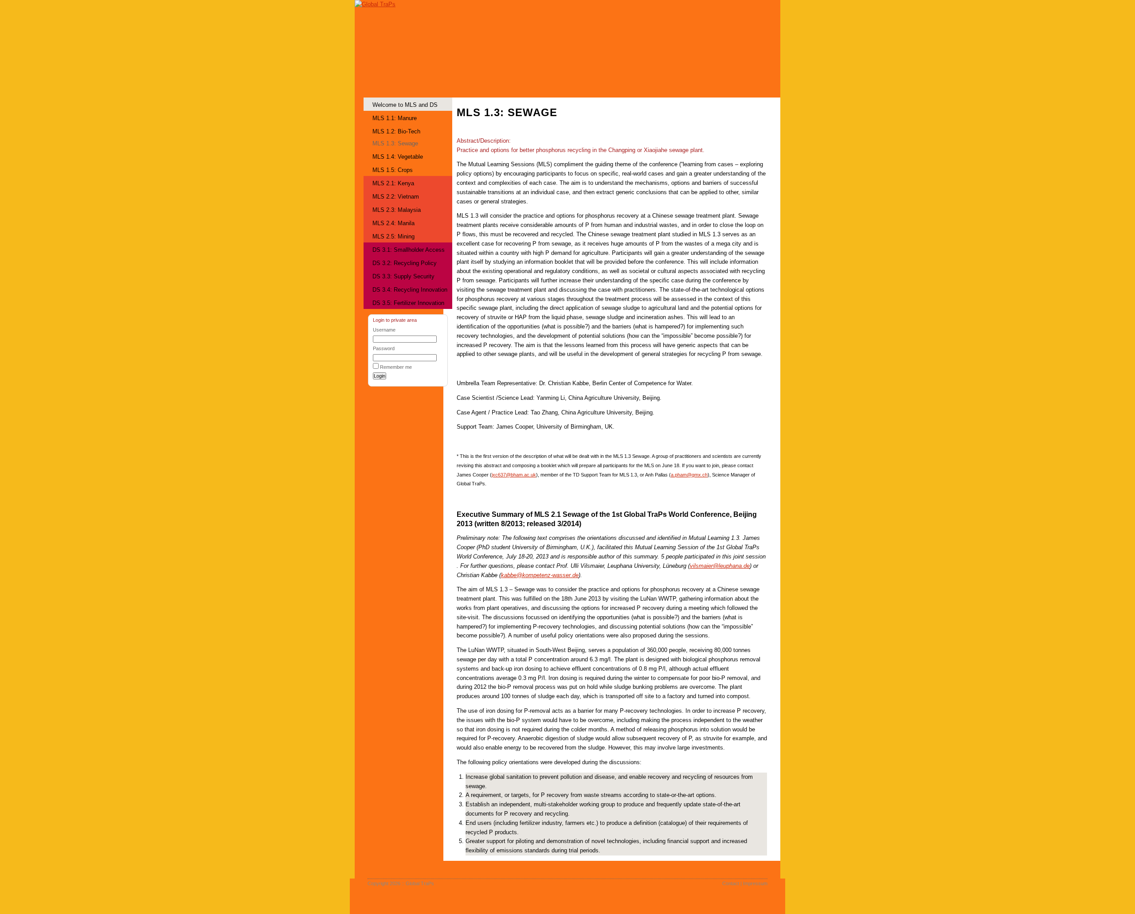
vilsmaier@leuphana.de (720, 565)
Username (384, 329)
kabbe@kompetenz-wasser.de (540, 575)
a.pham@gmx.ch (689, 474)
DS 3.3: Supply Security (403, 276)
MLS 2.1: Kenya (393, 183)
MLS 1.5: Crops (392, 170)
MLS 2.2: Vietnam (395, 196)
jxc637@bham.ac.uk (514, 474)
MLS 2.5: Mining (393, 236)
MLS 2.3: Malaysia (396, 210)
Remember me (396, 367)
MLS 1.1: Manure (394, 118)
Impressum (755, 883)
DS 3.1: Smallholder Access (408, 249)
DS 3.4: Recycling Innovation (409, 289)
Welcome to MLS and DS (405, 105)
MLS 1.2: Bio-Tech (396, 131)
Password (384, 348)
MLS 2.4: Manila (393, 223)
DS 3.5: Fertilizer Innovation (408, 303)
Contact (730, 883)
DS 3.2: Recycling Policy (404, 263)
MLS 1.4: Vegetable (397, 156)
